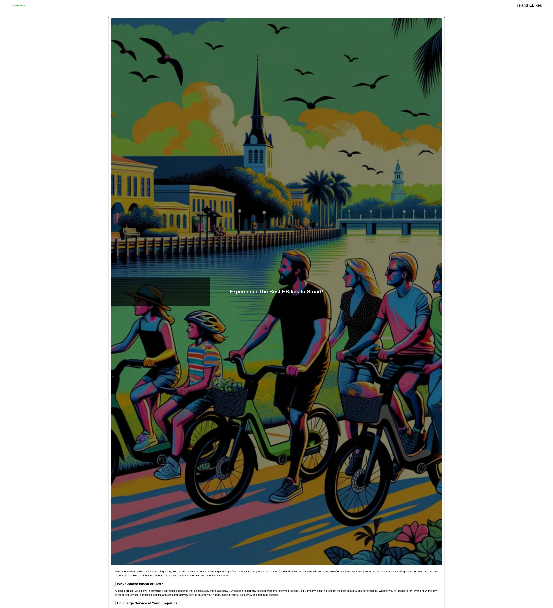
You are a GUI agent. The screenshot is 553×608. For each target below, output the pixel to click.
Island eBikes (529, 5)
